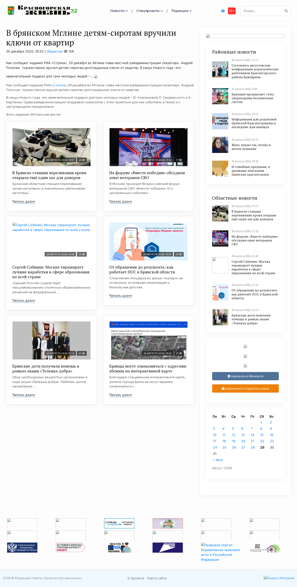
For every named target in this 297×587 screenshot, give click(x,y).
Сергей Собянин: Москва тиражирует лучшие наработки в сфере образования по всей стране (50, 271)
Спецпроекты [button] (148, 11)
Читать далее (23, 201)
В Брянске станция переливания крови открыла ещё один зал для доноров (49, 175)
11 (223, 435)
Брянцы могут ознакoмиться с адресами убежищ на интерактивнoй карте (147, 368)
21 (252, 441)
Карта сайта (157, 578)
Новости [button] (117, 11)
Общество (54, 51)
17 (214, 441)
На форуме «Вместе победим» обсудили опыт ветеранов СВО (147, 175)
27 (243, 447)
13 (243, 435)
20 (243, 441)
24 (215, 447)
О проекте (135, 578)
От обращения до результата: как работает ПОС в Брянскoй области (142, 269)
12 (233, 435)
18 (224, 441)
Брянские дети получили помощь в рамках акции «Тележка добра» (45, 368)
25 (224, 447)
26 (234, 447)
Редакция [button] (180, 11)
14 (252, 435)
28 (253, 447)
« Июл (218, 460)
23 (272, 441)
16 (271, 435)
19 (233, 441)
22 (262, 441)
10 (214, 435)
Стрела (59, 85)
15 (262, 435)
